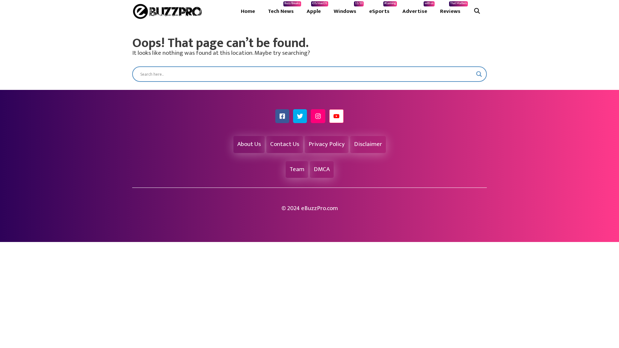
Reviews (453, 9)
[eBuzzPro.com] (169, 11)
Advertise (418, 9)
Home (248, 11)
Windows (348, 9)
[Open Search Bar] (477, 11)
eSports (382, 9)
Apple (317, 9)
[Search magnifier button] (479, 74)
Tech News (284, 9)
